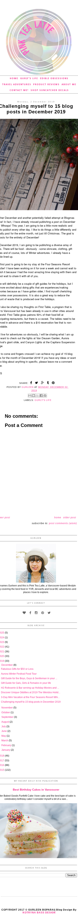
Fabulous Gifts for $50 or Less (17, 669)
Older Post (69, 517)
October (6, 712)
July (3, 726)
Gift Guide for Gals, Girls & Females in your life (26, 683)
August (5, 721)
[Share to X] (37, 395)
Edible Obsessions (54, 78)
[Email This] (30, 395)
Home (14, 78)
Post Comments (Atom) (63, 523)
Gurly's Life (29, 78)
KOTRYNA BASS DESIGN (39, 912)
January (6, 750)
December (7, 665)
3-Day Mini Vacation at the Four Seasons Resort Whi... (30, 697)
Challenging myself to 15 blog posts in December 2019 (31, 701)
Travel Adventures (16, 84)
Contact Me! (19, 90)
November (7, 707)
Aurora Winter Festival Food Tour (19, 673)
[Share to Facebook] (41, 395)
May (4, 735)
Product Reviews (46, 84)
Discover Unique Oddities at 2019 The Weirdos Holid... (30, 692)
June (4, 731)
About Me (69, 84)
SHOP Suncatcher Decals (50, 90)
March (5, 740)
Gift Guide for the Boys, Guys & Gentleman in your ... (29, 678)
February (6, 745)
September (7, 717)
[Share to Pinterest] (45, 395)
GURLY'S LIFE (43, 400)
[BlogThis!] (34, 395)
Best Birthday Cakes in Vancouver (36, 789)
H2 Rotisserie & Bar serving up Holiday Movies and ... (30, 687)
